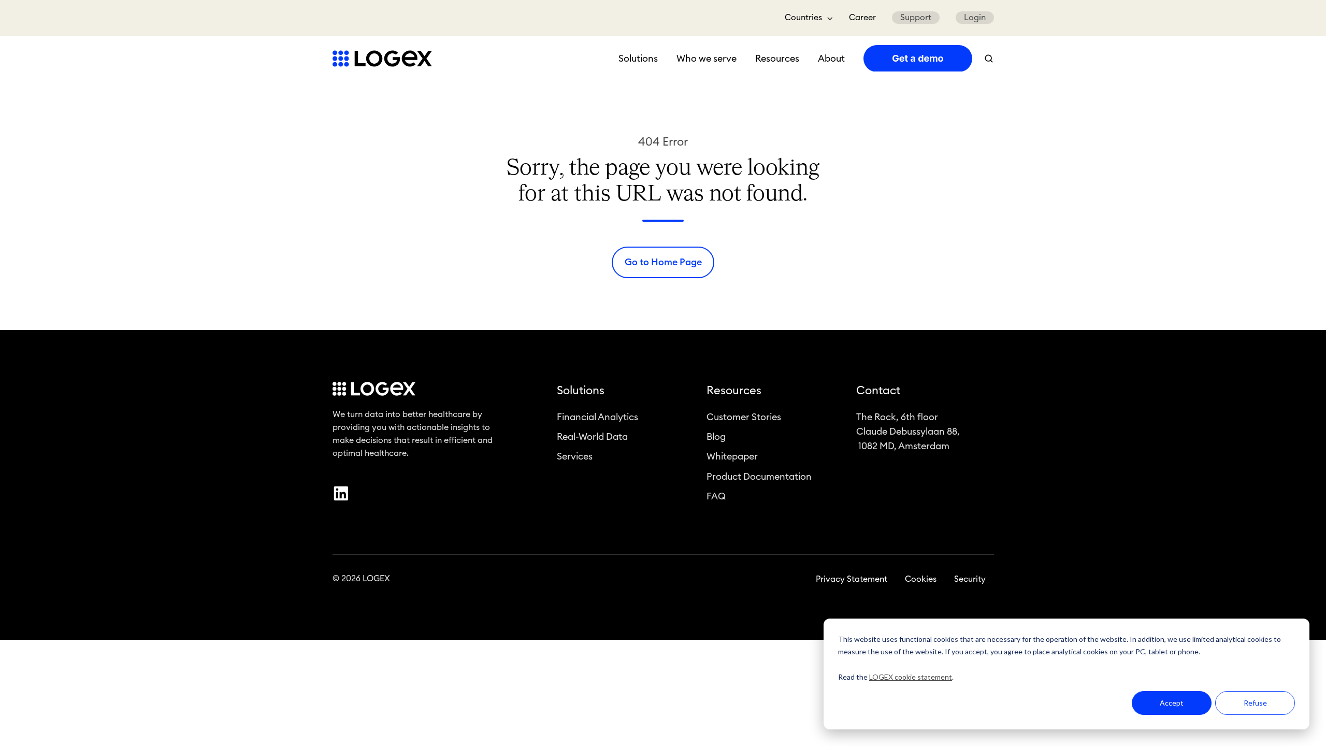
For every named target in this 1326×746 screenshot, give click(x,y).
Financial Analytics (597, 417)
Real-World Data (592, 436)
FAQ (716, 496)
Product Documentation (759, 476)
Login (975, 17)
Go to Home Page (663, 262)
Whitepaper (732, 456)
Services (575, 456)
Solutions (638, 58)
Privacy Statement (851, 579)
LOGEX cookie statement (910, 676)
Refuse (1255, 702)
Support (915, 17)
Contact (878, 390)
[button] (989, 58)
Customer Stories (744, 417)
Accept (1172, 702)
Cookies (920, 579)
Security (970, 579)
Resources (777, 58)
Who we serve (706, 58)
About (831, 58)
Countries (803, 17)
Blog (716, 436)
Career (862, 17)
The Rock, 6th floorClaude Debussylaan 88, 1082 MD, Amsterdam (908, 431)
